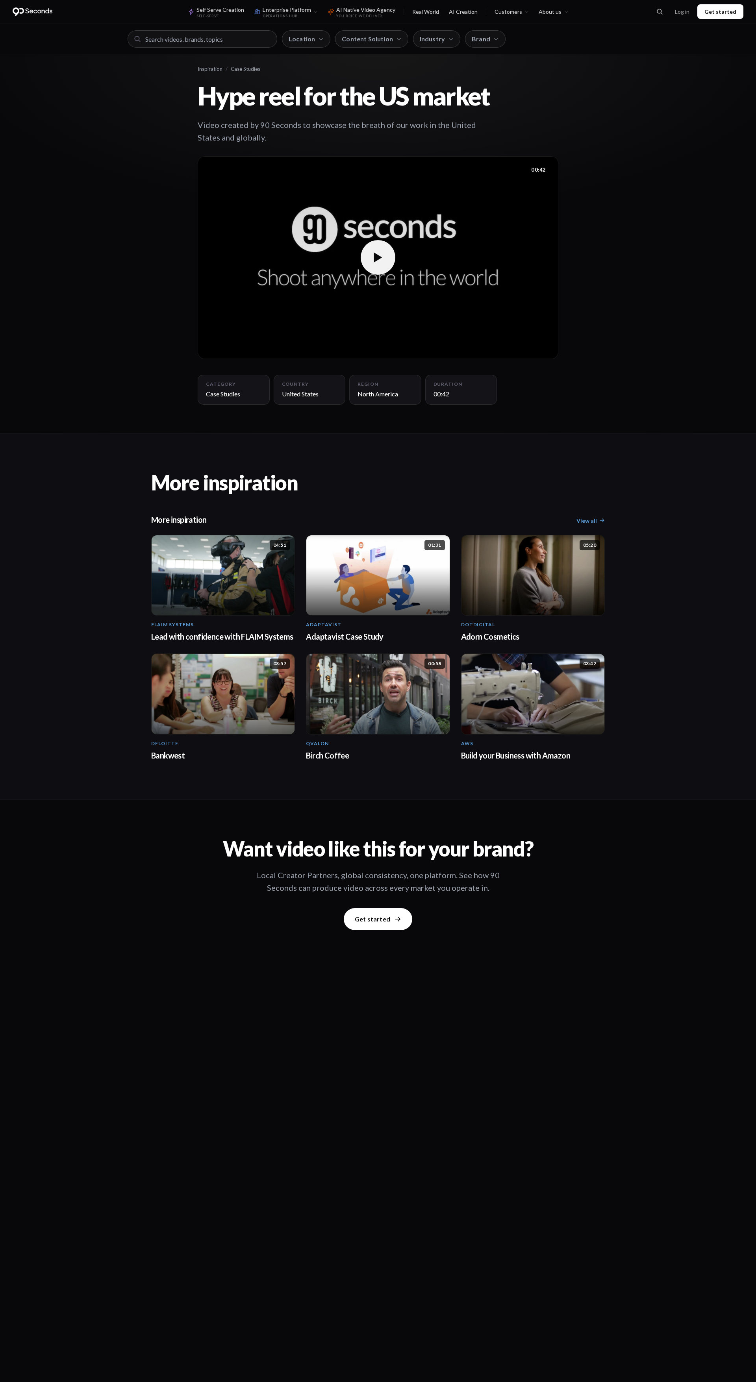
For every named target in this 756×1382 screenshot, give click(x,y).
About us (550, 11)
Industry (432, 39)
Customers (508, 11)
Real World (425, 11)
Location (302, 39)
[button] (378, 257)
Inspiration (210, 69)
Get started (720, 11)
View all (586, 520)
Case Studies (245, 69)
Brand (481, 39)
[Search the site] (659, 12)
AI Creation (463, 11)
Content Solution (367, 39)
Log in (682, 11)
